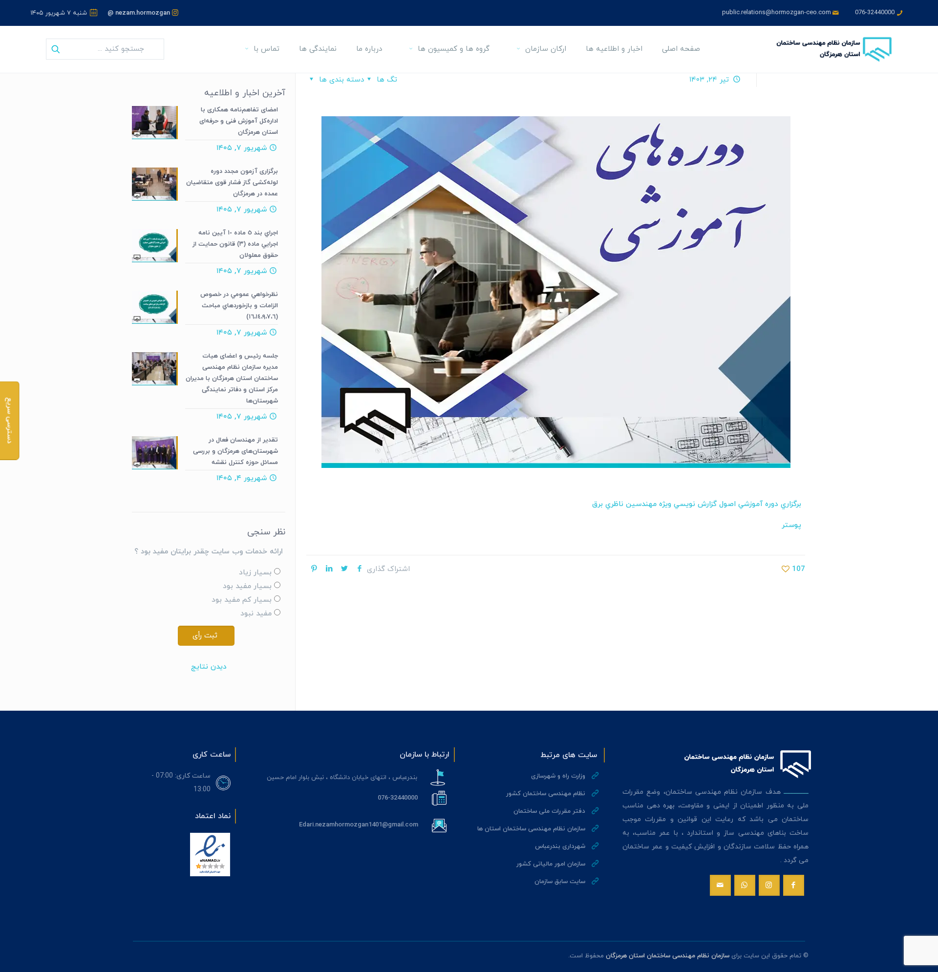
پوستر (791, 525)
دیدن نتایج (209, 667)
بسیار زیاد (255, 573)
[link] (210, 854)
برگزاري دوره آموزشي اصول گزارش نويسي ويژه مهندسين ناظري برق (696, 504)
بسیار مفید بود (247, 586)
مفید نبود (256, 614)
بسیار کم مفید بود (242, 600)
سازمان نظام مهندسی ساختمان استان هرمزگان (667, 955)
